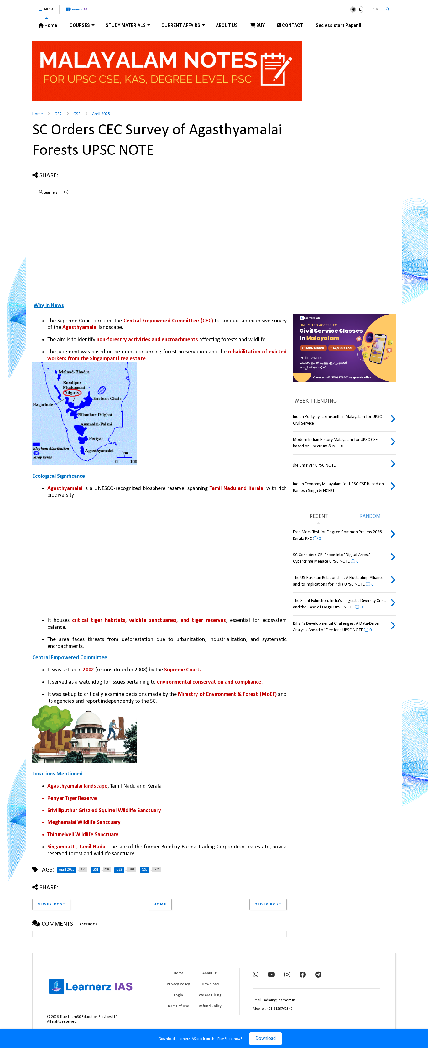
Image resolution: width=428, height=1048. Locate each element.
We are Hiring (210, 995)
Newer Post (51, 904)
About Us (210, 973)
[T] (318, 975)
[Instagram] (287, 975)
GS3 (77, 114)
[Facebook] (303, 975)
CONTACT (292, 25)
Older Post (268, 904)
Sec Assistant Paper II (338, 25)
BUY (260, 25)
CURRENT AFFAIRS (180, 25)
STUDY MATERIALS (126, 25)
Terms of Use (178, 1006)
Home (50, 25)
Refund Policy (210, 1006)
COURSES (80, 25)
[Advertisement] (85, 248)
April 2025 (101, 114)
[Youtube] (271, 975)
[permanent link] (66, 193)
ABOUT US (227, 25)
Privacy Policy (178, 984)
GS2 (58, 114)
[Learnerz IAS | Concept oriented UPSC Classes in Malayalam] (77, 12)
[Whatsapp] (255, 975)
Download (265, 1038)
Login (178, 995)
